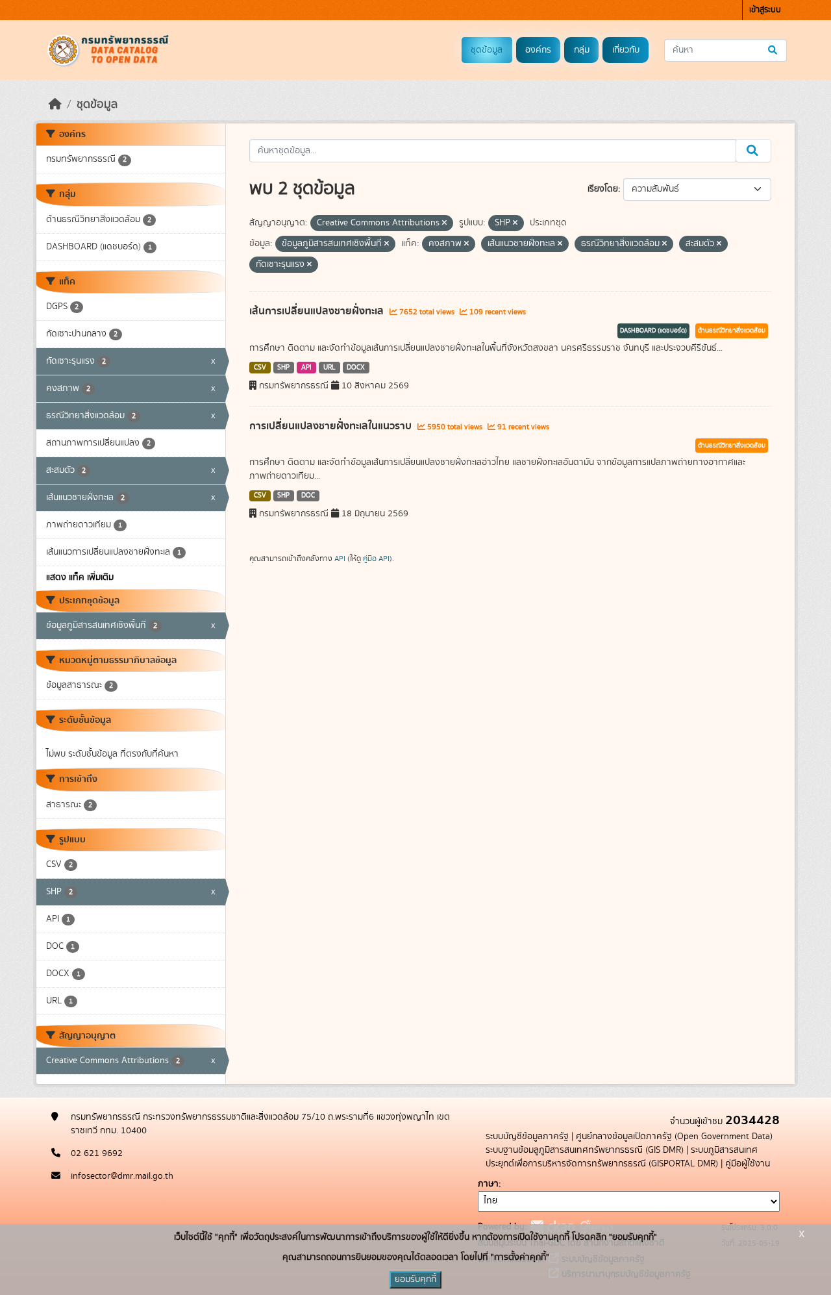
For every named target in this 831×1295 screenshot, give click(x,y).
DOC (308, 495)
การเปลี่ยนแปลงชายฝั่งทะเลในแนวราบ (331, 426)
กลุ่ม (581, 50)
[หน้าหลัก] (55, 104)
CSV (260, 367)
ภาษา (488, 1183)
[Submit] (774, 50)
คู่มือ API (376, 558)
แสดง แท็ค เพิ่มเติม (80, 577)
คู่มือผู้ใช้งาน (747, 1163)
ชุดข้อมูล (486, 50)
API (306, 367)
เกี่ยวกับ (625, 50)
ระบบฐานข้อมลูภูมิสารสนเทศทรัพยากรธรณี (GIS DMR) (585, 1150)
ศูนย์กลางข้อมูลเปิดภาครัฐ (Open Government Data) (674, 1136)
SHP (283, 367)
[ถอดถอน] (444, 223)
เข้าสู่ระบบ (765, 10)
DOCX (356, 367)
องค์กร (538, 50)
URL (329, 367)
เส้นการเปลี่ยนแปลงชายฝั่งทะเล (317, 311)
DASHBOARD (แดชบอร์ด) (653, 330)
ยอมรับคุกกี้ (415, 1279)
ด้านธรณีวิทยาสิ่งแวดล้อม (731, 330)
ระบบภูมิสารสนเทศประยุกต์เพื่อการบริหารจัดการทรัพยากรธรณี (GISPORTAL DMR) (622, 1157)
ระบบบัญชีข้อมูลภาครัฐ (527, 1136)
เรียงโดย (603, 188)
